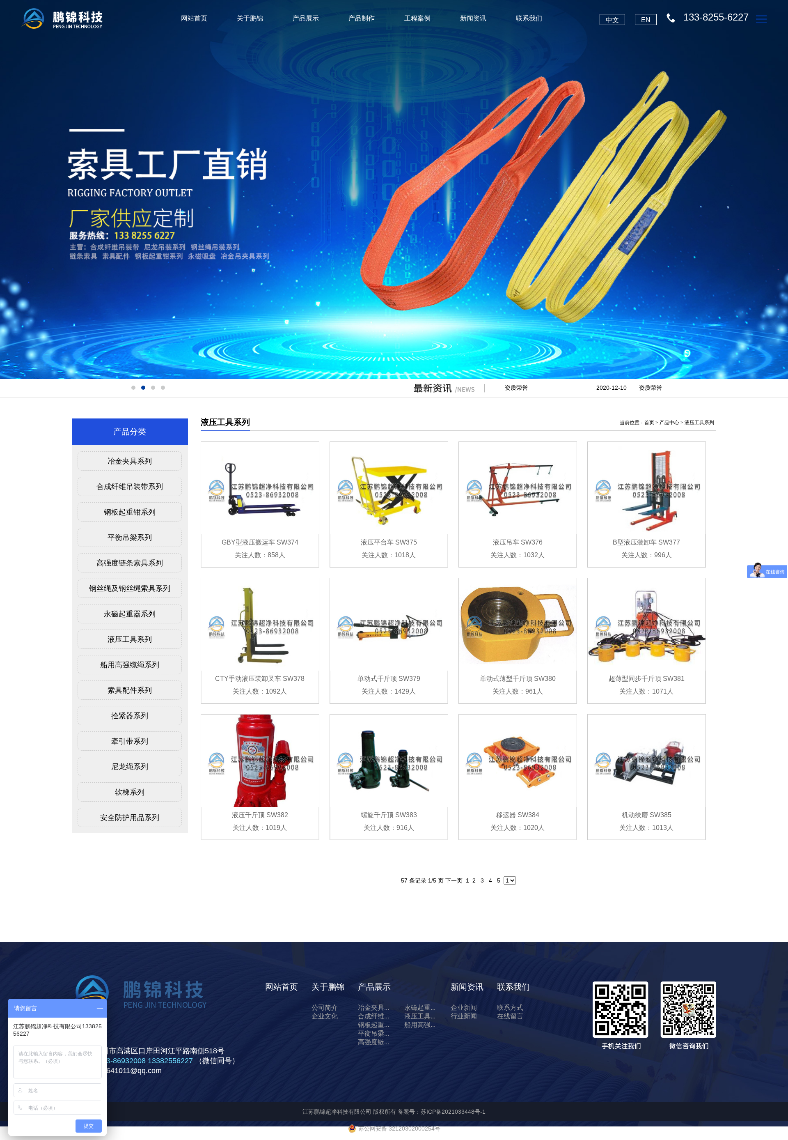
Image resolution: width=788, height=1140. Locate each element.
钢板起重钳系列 (130, 512)
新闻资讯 (473, 18)
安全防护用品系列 (129, 818)
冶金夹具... (373, 1007)
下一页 (454, 880)
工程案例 (417, 18)
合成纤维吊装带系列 (129, 487)
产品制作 (361, 18)
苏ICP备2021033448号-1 (453, 1111)
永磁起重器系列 (130, 614)
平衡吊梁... (373, 1033)
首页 (649, 422)
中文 (612, 19)
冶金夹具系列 (130, 461)
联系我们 (529, 18)
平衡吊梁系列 (130, 537)
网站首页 (194, 18)
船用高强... (419, 1024)
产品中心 (669, 422)
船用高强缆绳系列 (129, 665)
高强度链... (373, 1042)
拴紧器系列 (129, 716)
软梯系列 (129, 792)
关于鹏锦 (250, 18)
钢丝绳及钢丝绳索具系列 (129, 588)
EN (646, 19)
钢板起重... (373, 1024)
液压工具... (419, 1016)
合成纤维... (373, 1016)
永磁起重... (419, 1007)
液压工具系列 (130, 639)
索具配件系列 (130, 690)
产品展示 (306, 18)
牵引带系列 (129, 741)
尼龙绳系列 (129, 767)
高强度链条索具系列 (129, 563)
